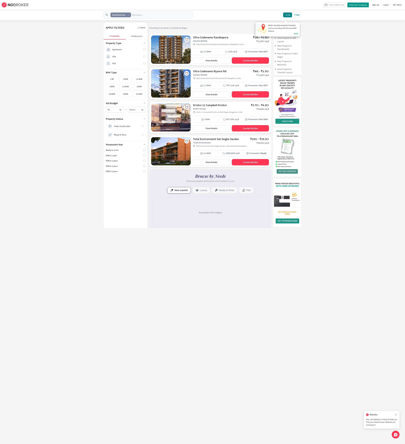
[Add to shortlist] (186, 39)
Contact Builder (250, 60)
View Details (211, 60)
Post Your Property (358, 4)
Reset (142, 27)
